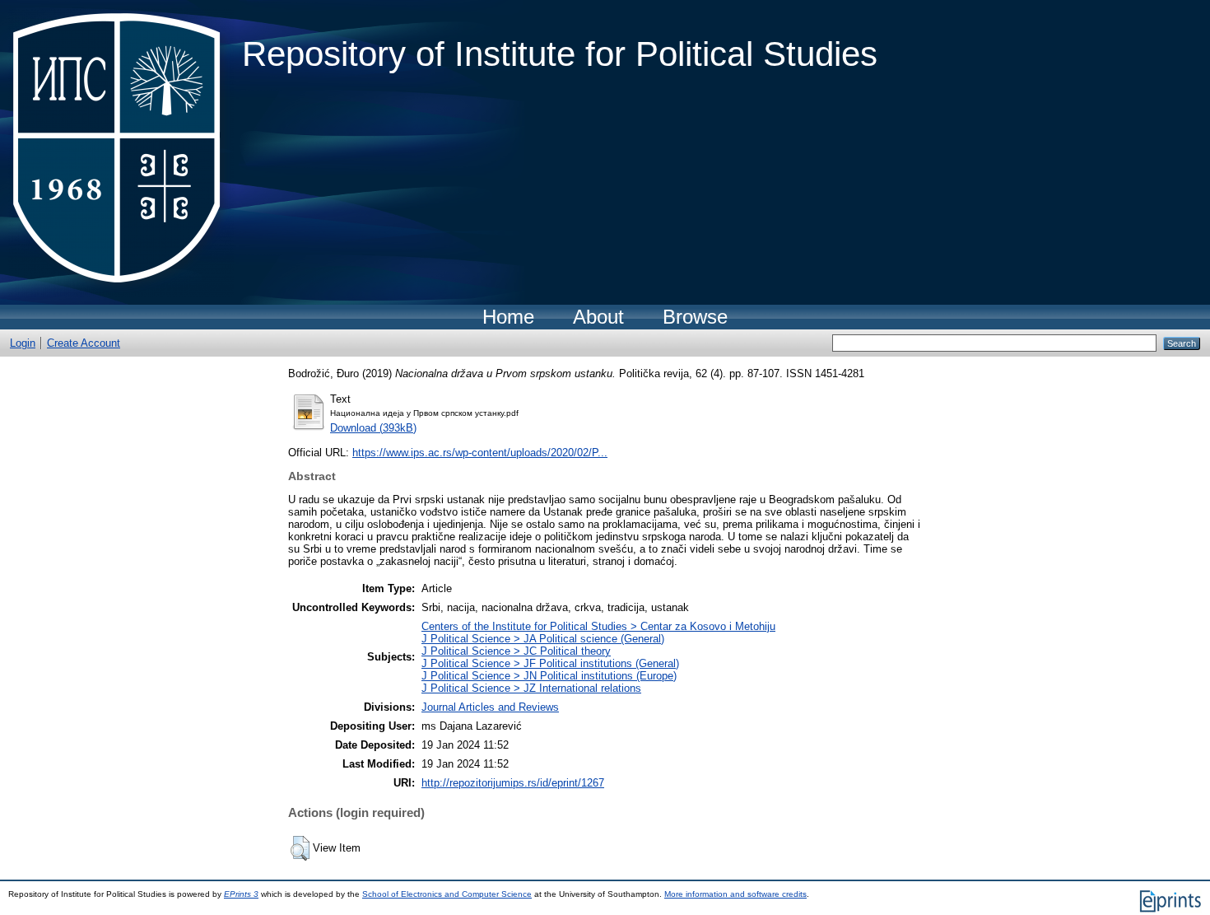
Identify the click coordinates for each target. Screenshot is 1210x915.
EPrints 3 (241, 894)
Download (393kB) (373, 428)
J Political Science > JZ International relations (531, 688)
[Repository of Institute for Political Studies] (121, 152)
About (598, 317)
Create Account (83, 343)
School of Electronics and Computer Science (447, 894)
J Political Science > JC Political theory (516, 651)
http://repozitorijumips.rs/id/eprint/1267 (512, 783)
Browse (695, 317)
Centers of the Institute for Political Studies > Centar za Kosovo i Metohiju (598, 626)
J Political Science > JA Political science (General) (542, 639)
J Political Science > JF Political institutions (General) (550, 663)
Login (22, 343)
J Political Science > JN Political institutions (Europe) (549, 676)
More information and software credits (735, 894)
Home (508, 317)
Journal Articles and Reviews (490, 707)
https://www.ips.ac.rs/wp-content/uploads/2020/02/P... (479, 452)
